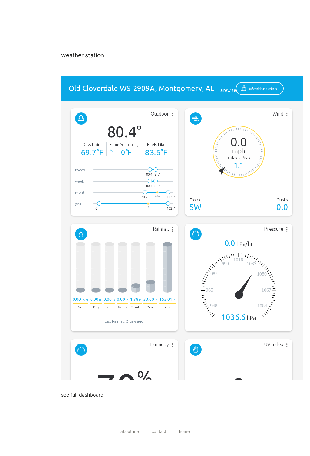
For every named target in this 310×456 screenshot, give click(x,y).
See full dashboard (82, 395)
